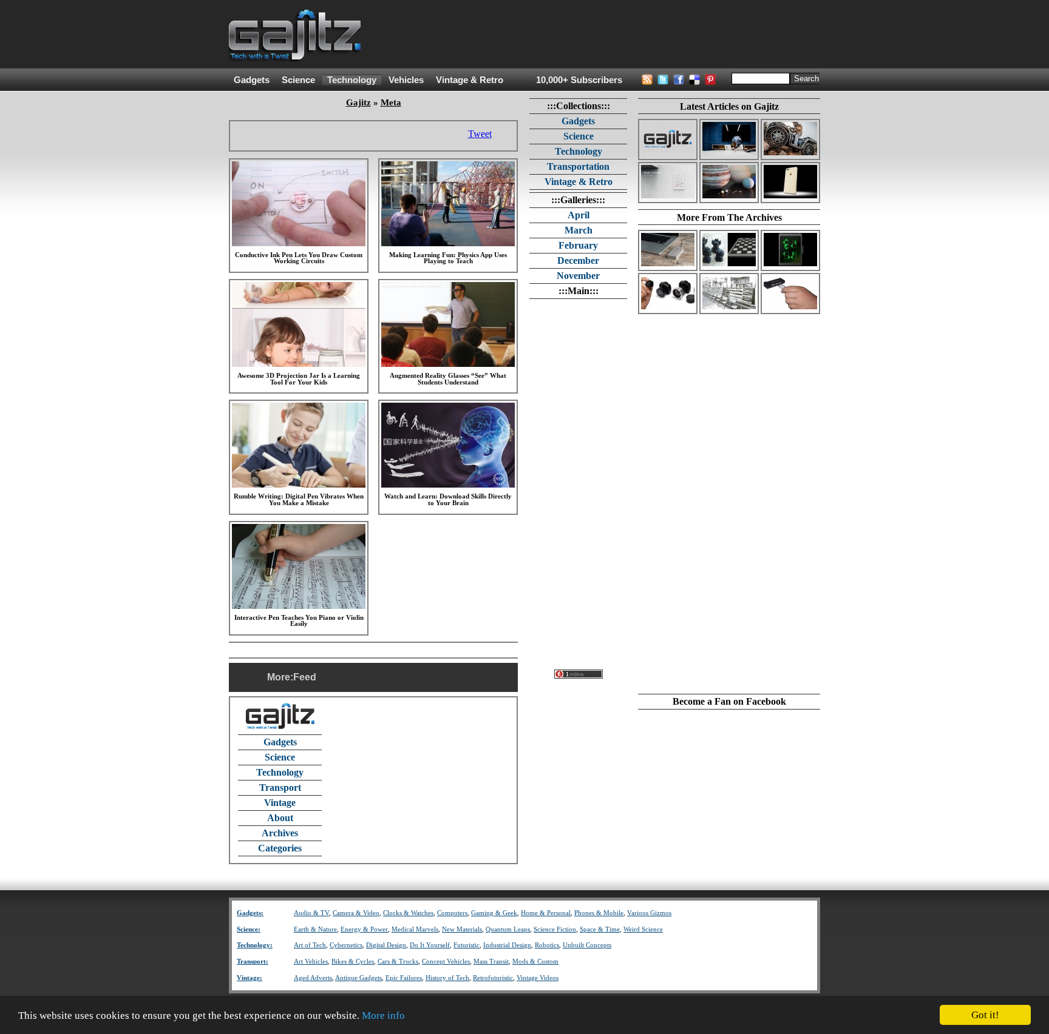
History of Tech (447, 978)
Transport (280, 787)
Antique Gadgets (358, 978)
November (578, 275)
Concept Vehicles (446, 961)
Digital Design (386, 945)
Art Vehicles (311, 961)
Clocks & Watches (408, 913)
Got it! (985, 1015)
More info (383, 1015)
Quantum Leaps (508, 929)
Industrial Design (507, 945)
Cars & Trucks (398, 961)
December (578, 260)
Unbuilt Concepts (587, 945)
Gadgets (252, 80)
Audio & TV (311, 913)
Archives (280, 833)
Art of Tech (310, 945)
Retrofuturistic (493, 978)
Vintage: (249, 978)
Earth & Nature (315, 929)
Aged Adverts (313, 978)
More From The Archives (729, 217)
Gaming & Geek (494, 913)
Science (298, 80)
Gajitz (358, 102)
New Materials (462, 929)
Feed (304, 677)
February (578, 245)
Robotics (547, 945)
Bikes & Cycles (352, 961)
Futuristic (466, 945)
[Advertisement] (599, 34)
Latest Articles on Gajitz (729, 106)
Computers (452, 913)
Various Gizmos (649, 913)
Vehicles (406, 80)
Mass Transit (491, 961)
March (578, 230)
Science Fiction (555, 929)
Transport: (252, 961)
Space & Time (600, 929)
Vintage (280, 802)
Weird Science (643, 929)
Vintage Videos (537, 978)
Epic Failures (403, 978)
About (280, 818)
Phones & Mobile (598, 913)
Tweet (480, 134)
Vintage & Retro (469, 80)
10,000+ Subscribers (579, 80)
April (578, 215)
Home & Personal (546, 913)
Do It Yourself (430, 945)
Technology (351, 80)
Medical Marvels (415, 929)
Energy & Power (364, 929)
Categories (280, 848)
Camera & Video (356, 913)
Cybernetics (346, 945)
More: (280, 677)
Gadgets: (250, 913)
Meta (391, 102)
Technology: (255, 945)
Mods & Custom (535, 961)
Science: (248, 929)
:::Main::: (578, 291)
